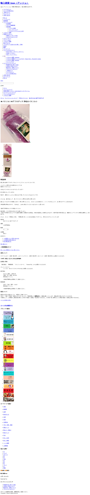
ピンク (5, 453)
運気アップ (6, 427)
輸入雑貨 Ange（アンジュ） (15, 3)
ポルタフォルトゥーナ (11, 37)
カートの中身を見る (8, 10)
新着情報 (5, 20)
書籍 (4, 47)
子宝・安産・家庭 (7, 425)
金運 (4, 412)
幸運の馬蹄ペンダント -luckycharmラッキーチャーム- (16, 91)
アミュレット (6, 48)
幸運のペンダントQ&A (12, 35)
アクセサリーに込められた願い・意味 (12, 44)
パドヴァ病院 (12, 28)
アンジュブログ (10, 61)
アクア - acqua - (7, 40)
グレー (5, 465)
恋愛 (4, 406)
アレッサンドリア (13, 29)
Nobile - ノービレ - (10, 53)
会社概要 (8, 23)
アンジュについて (7, 22)
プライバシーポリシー (11, 69)
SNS (4, 56)
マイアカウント (7, 9)
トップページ (6, 19)
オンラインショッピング (9, 63)
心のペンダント (7, 38)
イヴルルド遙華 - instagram (12, 57)
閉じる (5, 18)
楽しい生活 (6, 438)
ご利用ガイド (9, 70)
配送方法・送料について (12, 67)
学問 (4, 419)
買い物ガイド (4, 244)
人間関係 (5, 445)
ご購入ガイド (6, 12)
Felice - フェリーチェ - (11, 54)
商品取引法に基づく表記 (12, 64)
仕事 (4, 417)
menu (2, 80)
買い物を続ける (7, 241)
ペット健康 (6, 443)
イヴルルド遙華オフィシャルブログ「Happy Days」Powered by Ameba (23, 58)
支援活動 (8, 26)
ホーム (5, 88)
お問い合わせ (6, 15)
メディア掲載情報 (10, 25)
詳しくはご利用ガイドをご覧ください (10, 250)
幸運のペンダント (7, 34)
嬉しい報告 (6, 440)
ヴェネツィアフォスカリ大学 (16, 31)
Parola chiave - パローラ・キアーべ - (15, 51)
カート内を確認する (7, 305)
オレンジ (5, 454)
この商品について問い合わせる (11, 238)
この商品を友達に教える (9, 240)
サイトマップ (6, 13)
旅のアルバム (6, 43)
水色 (4, 459)
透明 (4, 468)
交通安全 (5, 422)
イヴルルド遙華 (7, 32)
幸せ (4, 435)
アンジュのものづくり (9, 50)
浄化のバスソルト (23, 98)
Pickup (4, 46)
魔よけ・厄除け (7, 430)
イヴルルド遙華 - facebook (12, 60)
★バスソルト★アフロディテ (36, 98)
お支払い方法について (11, 66)
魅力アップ (6, 432)
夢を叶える (6, 414)
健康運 (5, 409)
